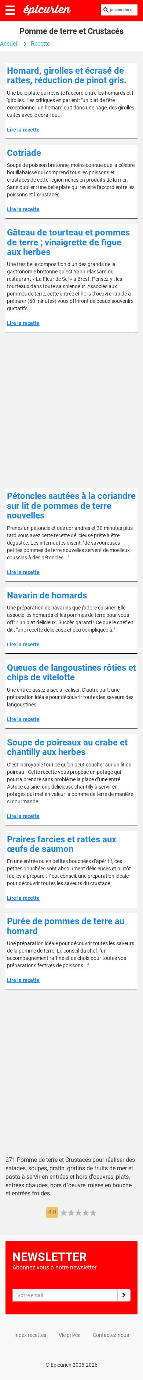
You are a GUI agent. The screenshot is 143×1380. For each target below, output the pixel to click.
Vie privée (69, 1335)
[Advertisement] (71, 410)
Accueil (9, 43)
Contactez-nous (111, 1335)
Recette (40, 43)
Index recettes (30, 1335)
